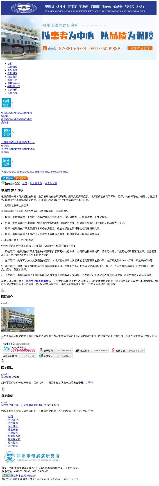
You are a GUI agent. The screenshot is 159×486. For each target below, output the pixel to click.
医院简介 (12, 67)
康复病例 (12, 76)
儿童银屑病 (7, 142)
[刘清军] (6, 377)
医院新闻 (12, 70)
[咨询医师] (7, 179)
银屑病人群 (13, 86)
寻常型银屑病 (8, 172)
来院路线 (12, 93)
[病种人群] (7, 137)
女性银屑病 (20, 149)
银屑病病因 (20, 112)
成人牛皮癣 (51, 183)
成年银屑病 (20, 142)
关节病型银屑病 (59, 172)
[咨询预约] (79, 58)
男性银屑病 (7, 149)
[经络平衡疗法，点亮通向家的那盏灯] (22, 405)
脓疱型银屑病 (42, 172)
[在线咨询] (21, 179)
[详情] (91, 382)
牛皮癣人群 (36, 183)
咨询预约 (12, 89)
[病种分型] (7, 167)
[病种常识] (7, 108)
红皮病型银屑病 (25, 172)
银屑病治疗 (20, 119)
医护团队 (12, 73)
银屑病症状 (7, 119)
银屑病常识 (7, 112)
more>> (5, 303)
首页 (9, 63)
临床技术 (12, 80)
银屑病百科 (13, 83)
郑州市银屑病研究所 (24, 475)
